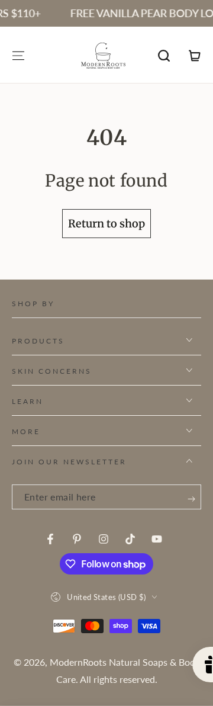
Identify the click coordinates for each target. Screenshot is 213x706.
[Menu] (18, 56)
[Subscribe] (191, 499)
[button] (164, 56)
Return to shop (106, 223)
